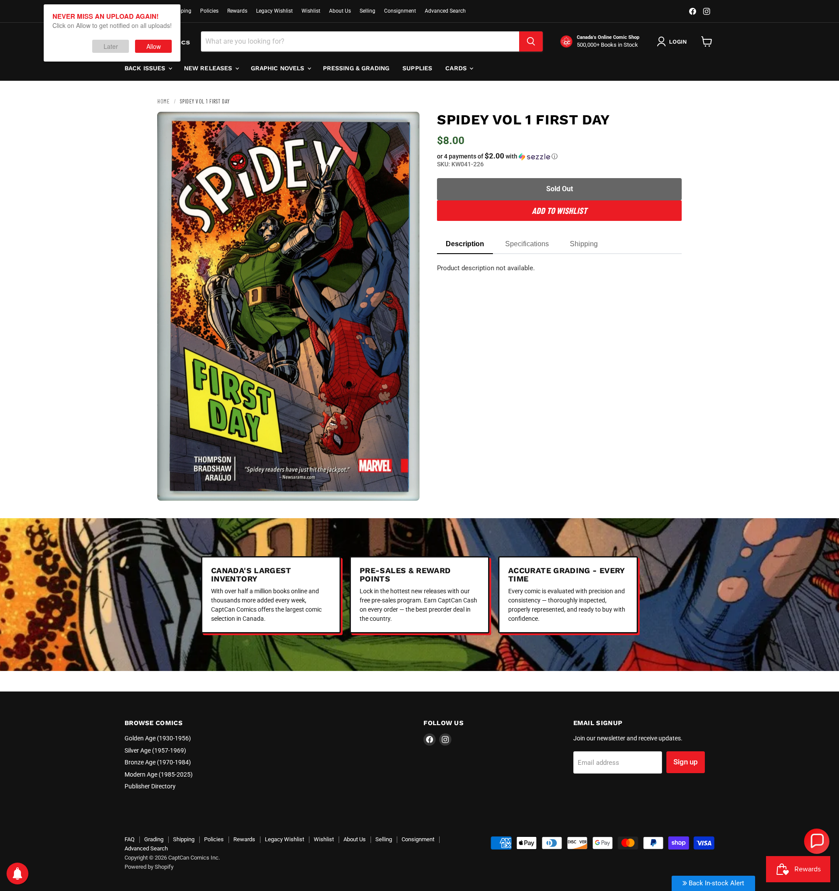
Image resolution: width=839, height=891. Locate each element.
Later (111, 46)
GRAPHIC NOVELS (278, 68)
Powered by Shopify (149, 866)
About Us (340, 11)
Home (163, 101)
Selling (367, 11)
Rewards (237, 11)
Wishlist (311, 11)
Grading (153, 839)
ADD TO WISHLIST (559, 210)
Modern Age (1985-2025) (159, 774)
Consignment (400, 11)
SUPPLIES (417, 68)
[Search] (531, 41)
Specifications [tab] (527, 244)
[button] (559, 156)
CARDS (456, 68)
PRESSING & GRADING (356, 68)
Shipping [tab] (584, 244)
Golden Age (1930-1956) (158, 738)
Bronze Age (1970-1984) (158, 762)
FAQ (130, 839)
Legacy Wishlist (274, 11)
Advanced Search (445, 11)
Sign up (685, 761)
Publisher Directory (150, 786)
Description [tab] (465, 244)
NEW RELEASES (209, 68)
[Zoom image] (405, 486)
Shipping (180, 11)
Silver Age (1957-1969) (155, 750)
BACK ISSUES (146, 68)
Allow (153, 46)
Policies (209, 11)
